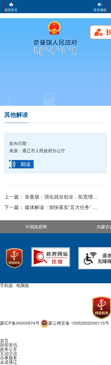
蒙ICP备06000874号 (20, 323)
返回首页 (11, 9)
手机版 (6, 285)
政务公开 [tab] (8, 349)
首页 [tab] (4, 340)
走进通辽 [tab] (8, 362)
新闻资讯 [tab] (8, 345)
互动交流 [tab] (8, 353)
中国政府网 (36, 227)
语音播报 (99, 9)
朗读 (25, 164)
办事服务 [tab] (8, 358)
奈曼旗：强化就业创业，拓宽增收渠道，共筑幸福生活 (63, 197)
